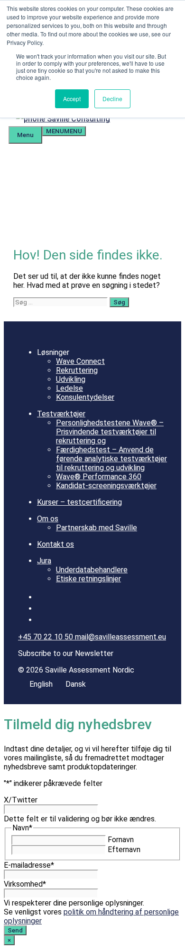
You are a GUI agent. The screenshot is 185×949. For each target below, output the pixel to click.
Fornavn (121, 839)
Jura (44, 560)
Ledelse (69, 388)
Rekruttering (77, 370)
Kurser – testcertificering (79, 502)
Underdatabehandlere (92, 569)
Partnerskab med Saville (96, 527)
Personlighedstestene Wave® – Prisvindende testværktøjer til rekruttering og (110, 431)
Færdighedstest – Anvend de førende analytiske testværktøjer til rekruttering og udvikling (111, 458)
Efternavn (124, 849)
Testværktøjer (61, 413)
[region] (92, 188)
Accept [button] (72, 99)
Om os (47, 518)
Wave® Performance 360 (98, 476)
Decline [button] (112, 99)
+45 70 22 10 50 (46, 636)
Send (15, 930)
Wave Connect (80, 361)
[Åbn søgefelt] (125, 118)
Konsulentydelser (85, 397)
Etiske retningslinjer (88, 578)
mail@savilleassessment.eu (120, 636)
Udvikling (70, 379)
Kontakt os (55, 544)
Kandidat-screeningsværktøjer (106, 485)
